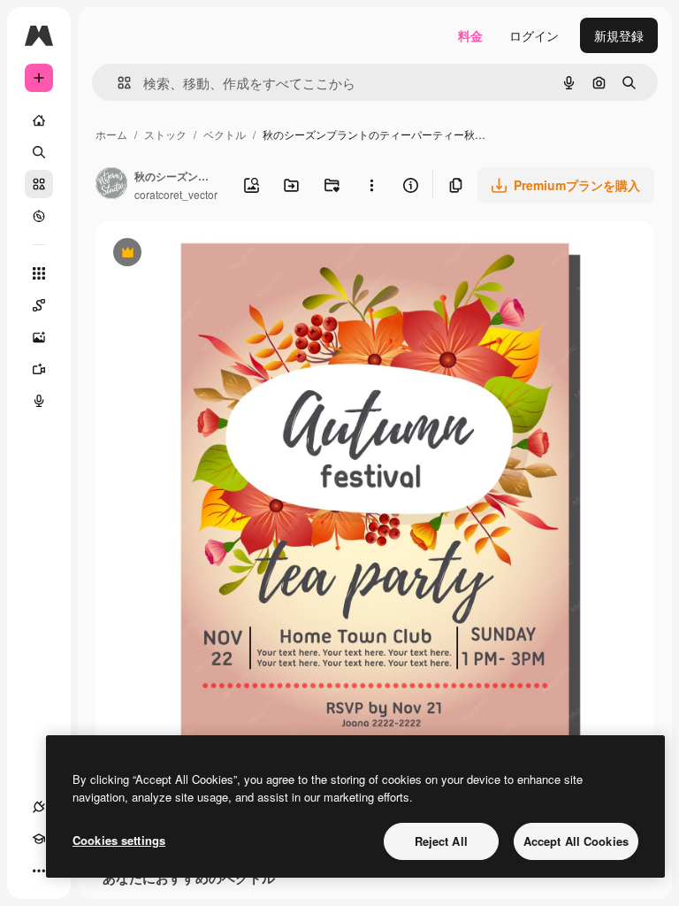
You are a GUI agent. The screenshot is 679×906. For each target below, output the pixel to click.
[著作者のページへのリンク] (111, 185)
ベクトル (224, 134)
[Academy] (39, 839)
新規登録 (619, 35)
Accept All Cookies (576, 841)
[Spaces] (39, 305)
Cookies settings (118, 840)
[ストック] (39, 184)
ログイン (534, 35)
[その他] (39, 870)
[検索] (39, 152)
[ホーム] (39, 120)
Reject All (441, 841)
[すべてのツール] (39, 273)
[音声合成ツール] (39, 401)
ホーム (111, 134)
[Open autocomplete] (117, 82)
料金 (470, 35)
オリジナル (217, 254)
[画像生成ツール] (39, 337)
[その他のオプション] (372, 185)
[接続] (39, 807)
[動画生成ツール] (39, 369)
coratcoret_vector (175, 194)
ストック (165, 134)
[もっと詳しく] (39, 216)
